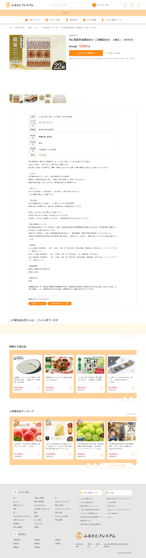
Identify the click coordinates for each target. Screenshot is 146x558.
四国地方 (58, 540)
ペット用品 (37, 519)
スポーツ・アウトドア (62, 501)
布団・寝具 (58, 512)
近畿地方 (37, 543)
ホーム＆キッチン (39, 505)
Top (10, 27)
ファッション (38, 523)
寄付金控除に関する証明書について (91, 517)
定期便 (36, 527)
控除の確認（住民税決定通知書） (90, 524)
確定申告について (86, 520)
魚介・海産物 (17, 527)
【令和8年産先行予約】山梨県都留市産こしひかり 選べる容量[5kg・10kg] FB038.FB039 (121, 446)
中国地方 (37, 547)
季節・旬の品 (59, 505)
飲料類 (36, 516)
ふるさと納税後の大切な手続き (90, 509)
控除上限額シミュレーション (89, 506)
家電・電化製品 (39, 501)
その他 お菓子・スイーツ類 (50, 27)
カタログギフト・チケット (21, 516)
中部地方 (37, 540)
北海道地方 (16, 540)
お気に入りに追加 (114, 53)
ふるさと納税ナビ (112, 513)
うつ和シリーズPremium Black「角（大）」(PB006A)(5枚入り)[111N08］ (121, 380)
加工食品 (16, 523)
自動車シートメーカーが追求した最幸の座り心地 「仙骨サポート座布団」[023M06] (27, 380)
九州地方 (58, 543)
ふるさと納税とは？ (86, 498)
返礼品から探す (19, 27)
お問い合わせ (111, 506)
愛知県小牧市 (73, 35)
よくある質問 (111, 502)
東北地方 (16, 543)
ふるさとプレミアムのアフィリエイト (119, 509)
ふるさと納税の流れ (86, 502)
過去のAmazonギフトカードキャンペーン (120, 498)
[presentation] (12, 62)
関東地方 (16, 547)
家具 (35, 512)
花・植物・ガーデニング (42, 509)
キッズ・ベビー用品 (61, 516)
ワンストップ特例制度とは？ (89, 513)
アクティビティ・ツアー (62, 509)
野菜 (14, 509)
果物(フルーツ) (18, 505)
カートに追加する (87, 53)
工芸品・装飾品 (39, 498)
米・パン (16, 501)
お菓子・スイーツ (33, 27)
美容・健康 (58, 519)
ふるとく (110, 517)
